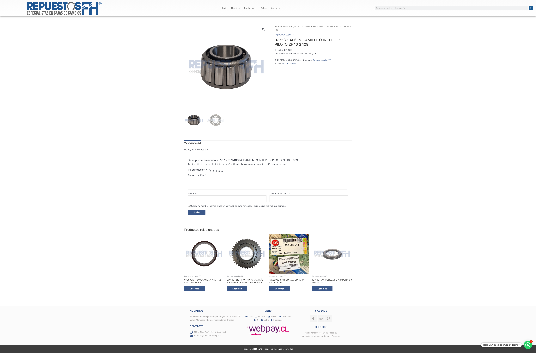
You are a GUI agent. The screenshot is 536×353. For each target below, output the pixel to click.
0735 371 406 (289, 63)
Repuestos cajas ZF (290, 26)
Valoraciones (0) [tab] (192, 143)
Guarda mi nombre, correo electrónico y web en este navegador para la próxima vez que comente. (238, 206)
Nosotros (235, 8)
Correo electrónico (280, 193)
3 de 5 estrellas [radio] (216, 170)
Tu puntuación (197, 169)
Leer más (194, 288)
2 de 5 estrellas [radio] (212, 170)
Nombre (193, 193)
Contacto (275, 8)
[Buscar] (531, 8)
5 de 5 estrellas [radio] (222, 170)
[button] (263, 29)
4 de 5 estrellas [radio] (219, 170)
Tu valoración (197, 175)
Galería (264, 8)
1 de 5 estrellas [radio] (209, 170)
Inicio (224, 8)
